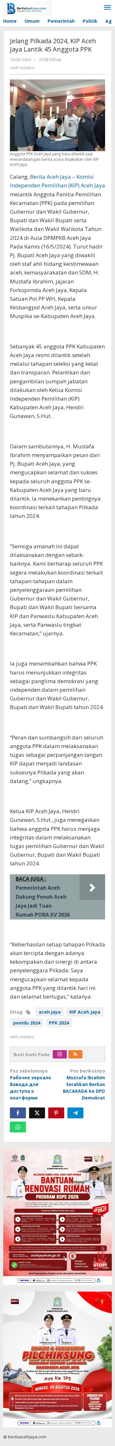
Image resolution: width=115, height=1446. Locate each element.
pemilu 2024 (26, 1023)
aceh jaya (50, 1012)
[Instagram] (60, 1054)
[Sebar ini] (18, 1112)
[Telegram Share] (75, 1112)
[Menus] (107, 7)
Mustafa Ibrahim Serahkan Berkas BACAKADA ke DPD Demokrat (84, 1084)
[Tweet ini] (37, 1112)
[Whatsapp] (18, 1127)
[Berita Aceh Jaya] (27, 8)
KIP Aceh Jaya (84, 1012)
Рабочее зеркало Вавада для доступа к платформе (30, 1084)
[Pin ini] (56, 1112)
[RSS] (75, 1054)
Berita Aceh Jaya (50, 176)
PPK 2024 (59, 1023)
